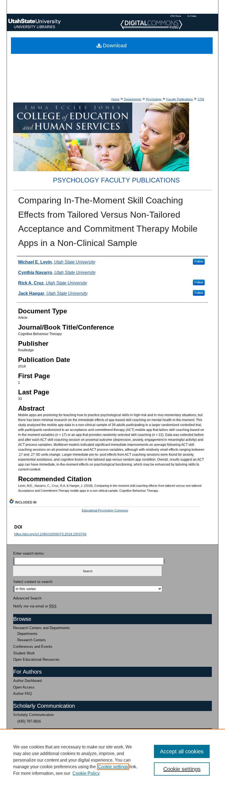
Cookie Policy (86, 773)
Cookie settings (113, 766)
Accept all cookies (182, 751)
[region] (112, 760)
